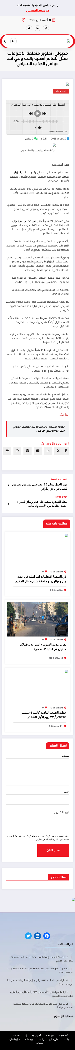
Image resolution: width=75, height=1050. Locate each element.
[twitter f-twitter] (29, 28)
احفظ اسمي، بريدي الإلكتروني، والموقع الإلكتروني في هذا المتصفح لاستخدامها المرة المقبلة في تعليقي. (37, 837)
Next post (61, 496)
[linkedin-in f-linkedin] (37, 28)
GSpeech (53, 131)
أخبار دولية (36, 1035)
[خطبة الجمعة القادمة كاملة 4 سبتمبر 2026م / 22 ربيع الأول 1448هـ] (47, 671)
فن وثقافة (29, 1039)
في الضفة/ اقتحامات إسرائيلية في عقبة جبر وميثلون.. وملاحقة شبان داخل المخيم (40, 578)
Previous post (59, 479)
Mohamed (56, 571)
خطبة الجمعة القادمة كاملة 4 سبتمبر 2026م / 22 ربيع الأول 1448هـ (43, 714)
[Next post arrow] (8, 504)
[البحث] (13, 41)
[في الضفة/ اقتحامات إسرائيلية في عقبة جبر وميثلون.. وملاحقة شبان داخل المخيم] (37, 537)
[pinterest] (27, 451)
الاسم (66, 791)
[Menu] (24, 41)
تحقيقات (16, 1035)
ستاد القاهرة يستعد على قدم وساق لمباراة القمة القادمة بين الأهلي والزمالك (42, 504)
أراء (26, 1035)
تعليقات (65, 755)
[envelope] (38, 451)
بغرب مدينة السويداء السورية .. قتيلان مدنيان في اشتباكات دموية (43, 646)
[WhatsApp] (17, 451)
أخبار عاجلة (61, 91)
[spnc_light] (5, 41)
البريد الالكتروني (61, 812)
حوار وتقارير (54, 1039)
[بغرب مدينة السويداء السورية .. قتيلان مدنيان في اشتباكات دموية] (37, 619)
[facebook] (65, 451)
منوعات (39, 1043)
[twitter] (58, 451)
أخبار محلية (50, 1035)
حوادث (67, 1039)
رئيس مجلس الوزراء (25, 172)
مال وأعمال (14, 1039)
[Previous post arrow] (8, 485)
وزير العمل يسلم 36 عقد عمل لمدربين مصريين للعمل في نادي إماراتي (39, 486)
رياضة (41, 1039)
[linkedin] (48, 451)
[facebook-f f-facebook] (46, 28)
